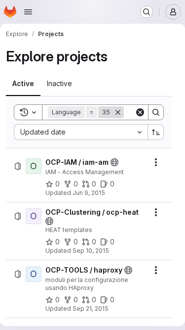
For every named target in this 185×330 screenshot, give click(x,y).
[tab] (23, 83)
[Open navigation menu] (28, 12)
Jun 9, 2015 (89, 192)
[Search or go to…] (146, 12)
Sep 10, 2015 (91, 250)
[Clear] (140, 112)
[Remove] (118, 112)
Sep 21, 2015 (91, 308)
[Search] (156, 112)
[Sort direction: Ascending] (156, 132)
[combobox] (81, 132)
